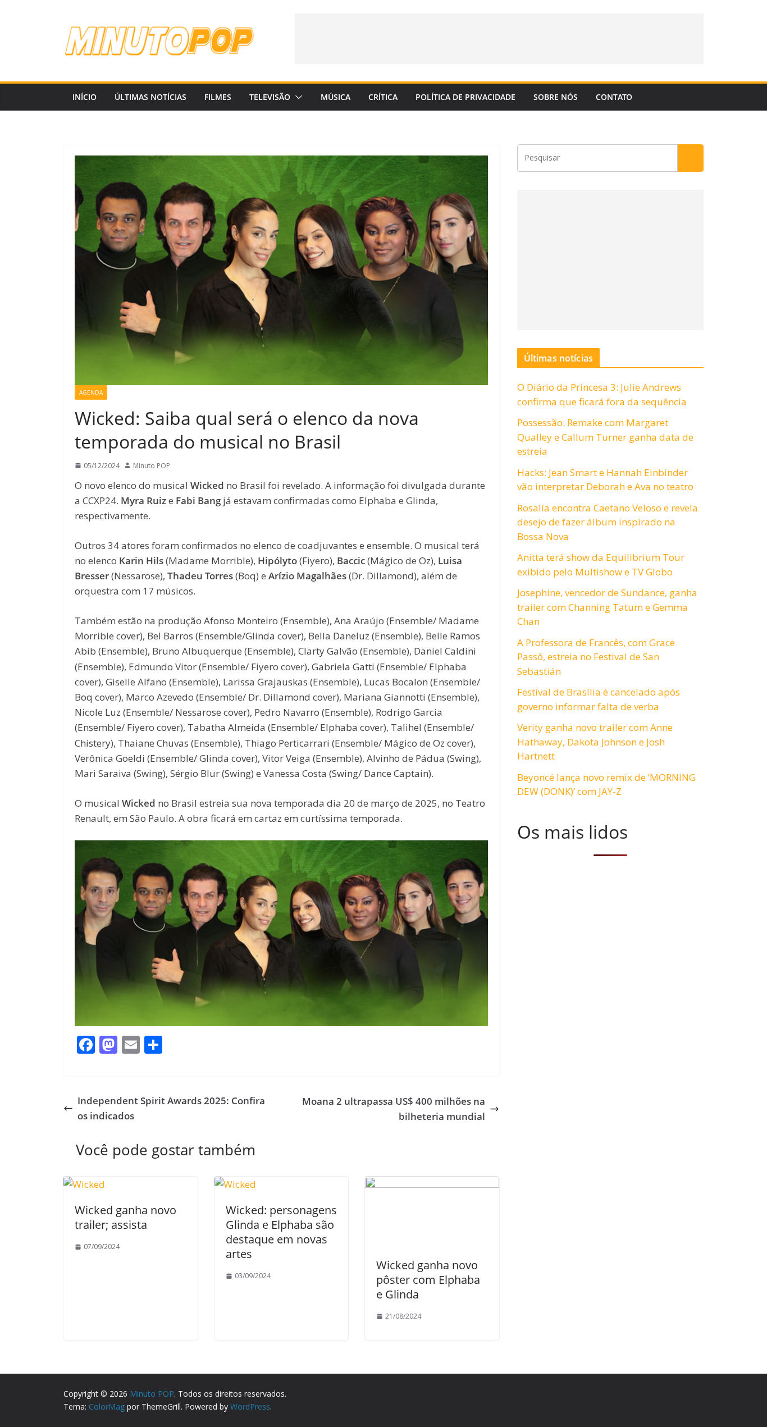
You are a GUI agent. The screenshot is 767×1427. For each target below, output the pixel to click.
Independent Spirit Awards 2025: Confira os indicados (171, 1108)
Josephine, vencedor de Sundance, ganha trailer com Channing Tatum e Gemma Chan (607, 607)
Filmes (217, 97)
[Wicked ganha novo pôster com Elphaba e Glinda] (432, 1184)
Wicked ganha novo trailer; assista (125, 1217)
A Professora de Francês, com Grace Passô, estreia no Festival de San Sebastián (596, 657)
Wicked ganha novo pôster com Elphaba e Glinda (428, 1279)
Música (335, 97)
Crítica (383, 97)
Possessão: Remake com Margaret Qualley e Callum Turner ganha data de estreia (605, 437)
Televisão (269, 97)
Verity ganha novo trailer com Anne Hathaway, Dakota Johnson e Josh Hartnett (595, 741)
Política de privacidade (465, 97)
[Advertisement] (499, 38)
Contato (614, 97)
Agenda (91, 392)
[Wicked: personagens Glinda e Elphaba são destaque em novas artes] (235, 1184)
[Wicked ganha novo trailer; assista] (84, 1184)
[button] (296, 97)
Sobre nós (555, 97)
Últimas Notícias (150, 97)
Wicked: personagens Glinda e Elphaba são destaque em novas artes (281, 1231)
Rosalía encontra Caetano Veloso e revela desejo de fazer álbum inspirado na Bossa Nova (607, 522)
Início (84, 97)
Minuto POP (151, 465)
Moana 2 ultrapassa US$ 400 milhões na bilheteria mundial (393, 1109)
